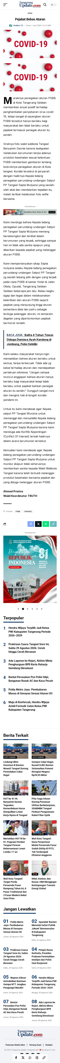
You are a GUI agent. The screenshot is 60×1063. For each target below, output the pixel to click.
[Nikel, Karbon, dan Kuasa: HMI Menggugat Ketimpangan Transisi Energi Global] (44, 867)
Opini (30, 13)
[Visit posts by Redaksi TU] (10, 25)
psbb (18, 511)
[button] (18, 609)
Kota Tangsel (10, 757)
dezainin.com (49, 1050)
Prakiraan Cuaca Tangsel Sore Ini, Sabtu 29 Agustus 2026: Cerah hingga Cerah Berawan (28, 648)
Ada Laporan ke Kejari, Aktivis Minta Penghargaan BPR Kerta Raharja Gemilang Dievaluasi (30, 664)
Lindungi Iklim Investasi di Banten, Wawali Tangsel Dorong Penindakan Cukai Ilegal (15, 768)
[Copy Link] (44, 1057)
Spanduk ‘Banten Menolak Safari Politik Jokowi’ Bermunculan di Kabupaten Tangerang (44, 928)
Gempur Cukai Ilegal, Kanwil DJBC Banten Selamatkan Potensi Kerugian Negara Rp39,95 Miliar (43, 768)
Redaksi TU (18, 25)
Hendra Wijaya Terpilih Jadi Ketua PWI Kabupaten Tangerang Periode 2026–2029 (29, 631)
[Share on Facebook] (16, 1057)
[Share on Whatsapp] (30, 1057)
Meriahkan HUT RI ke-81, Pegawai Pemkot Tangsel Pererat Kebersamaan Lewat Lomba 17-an (14, 845)
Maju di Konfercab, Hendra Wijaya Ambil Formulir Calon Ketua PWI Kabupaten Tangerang (28, 706)
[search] (44, 4)
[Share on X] (23, 1057)
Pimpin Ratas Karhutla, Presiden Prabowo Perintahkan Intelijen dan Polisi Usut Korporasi (43, 956)
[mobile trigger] (6, 4)
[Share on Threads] (37, 1057)
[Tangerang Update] (30, 5)
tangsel (28, 511)
